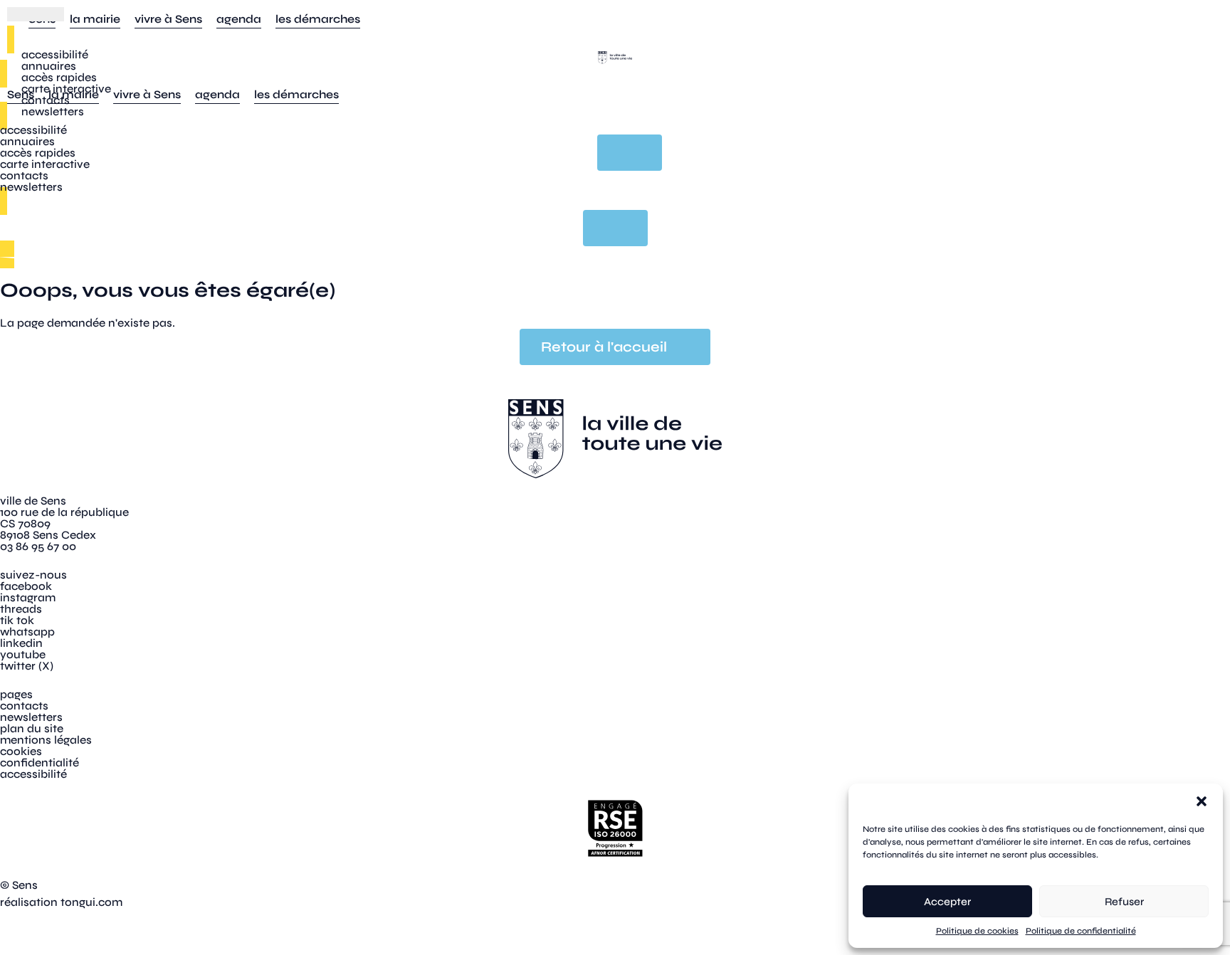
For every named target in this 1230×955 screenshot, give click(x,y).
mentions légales (46, 739)
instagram (28, 597)
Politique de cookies (977, 931)
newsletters (52, 111)
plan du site (31, 728)
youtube (23, 654)
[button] (1201, 801)
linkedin (21, 643)
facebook (26, 586)
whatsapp (27, 631)
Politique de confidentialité (1081, 931)
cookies (21, 751)
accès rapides (59, 77)
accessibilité (54, 54)
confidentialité (39, 762)
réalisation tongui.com (61, 902)
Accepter (947, 901)
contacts (45, 100)
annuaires (48, 66)
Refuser (1124, 901)
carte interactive (66, 88)
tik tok (17, 620)
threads (21, 609)
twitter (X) (26, 665)
